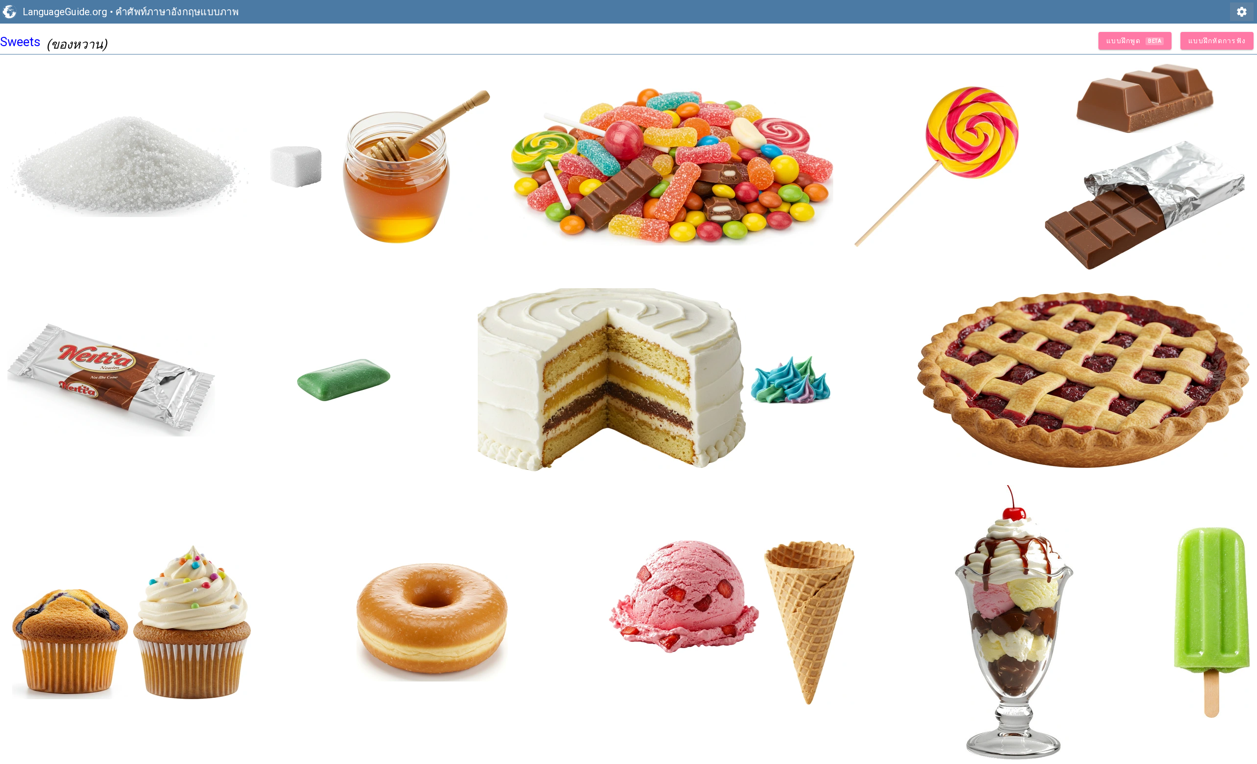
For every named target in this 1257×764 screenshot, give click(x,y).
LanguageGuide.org (65, 12)
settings (1242, 12)
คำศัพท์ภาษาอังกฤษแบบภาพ (177, 12)
